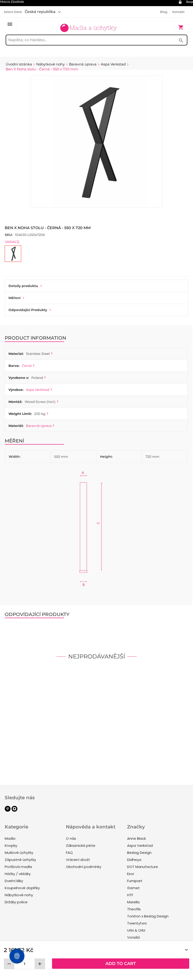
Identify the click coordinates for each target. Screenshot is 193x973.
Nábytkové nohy (19, 894)
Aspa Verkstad (37, 390)
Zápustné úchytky (20, 859)
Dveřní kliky (14, 880)
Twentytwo (137, 923)
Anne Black (136, 838)
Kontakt (178, 12)
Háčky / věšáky (18, 873)
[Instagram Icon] (14, 810)
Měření (14, 298)
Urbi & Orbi (136, 930)
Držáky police (16, 902)
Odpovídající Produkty (27, 310)
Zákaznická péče (80, 845)
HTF (130, 894)
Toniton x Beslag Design (148, 916)
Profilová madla (18, 866)
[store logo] (88, 25)
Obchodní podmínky (83, 866)
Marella (133, 902)
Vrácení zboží (78, 859)
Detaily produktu (23, 286)
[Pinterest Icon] (8, 810)
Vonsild (133, 937)
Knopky (11, 845)
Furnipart (134, 880)
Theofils (134, 909)
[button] (43, 11)
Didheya (134, 859)
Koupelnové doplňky (22, 887)
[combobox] (96, 40)
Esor (130, 873)
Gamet (133, 887)
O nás (71, 838)
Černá (27, 366)
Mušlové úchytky (19, 852)
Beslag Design (139, 852)
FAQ (69, 852)
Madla (10, 838)
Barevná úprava (39, 426)
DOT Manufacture (142, 866)
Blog (163, 12)
